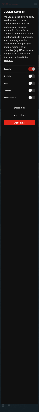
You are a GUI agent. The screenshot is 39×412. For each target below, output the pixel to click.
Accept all (19, 122)
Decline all (19, 107)
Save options (19, 115)
